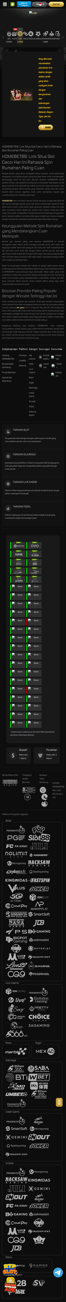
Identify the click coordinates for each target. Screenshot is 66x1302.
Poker (58, 38)
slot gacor (20, 307)
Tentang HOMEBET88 (8, 357)
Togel (30, 38)
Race (25, 38)
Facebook (58, 357)
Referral (22, 365)
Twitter (59, 365)
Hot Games (9, 40)
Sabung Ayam (32, 413)
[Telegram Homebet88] (57, 1272)
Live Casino (20, 40)
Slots (14, 38)
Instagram (59, 374)
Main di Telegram (24, 4)
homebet (46, 365)
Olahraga (38, 38)
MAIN (47, 127)
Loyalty (22, 360)
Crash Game (45, 40)
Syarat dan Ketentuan (7, 379)
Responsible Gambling (8, 365)
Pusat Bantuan (9, 372)
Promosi (23, 355)
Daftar (56, 4)
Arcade (51, 38)
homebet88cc (46, 357)
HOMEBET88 (7, 201)
